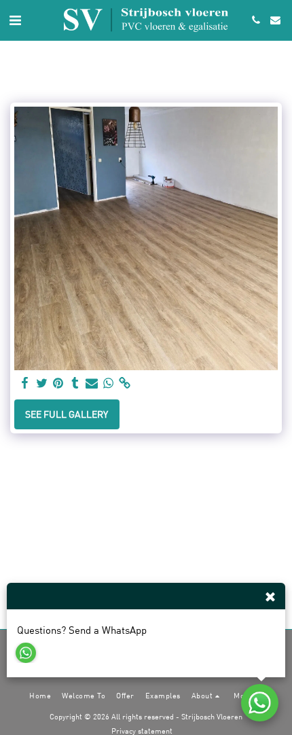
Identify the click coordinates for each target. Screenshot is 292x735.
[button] (14, 20)
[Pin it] (58, 383)
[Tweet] (42, 383)
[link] (125, 383)
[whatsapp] (109, 383)
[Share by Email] (92, 383)
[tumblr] (75, 383)
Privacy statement (141, 730)
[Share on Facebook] (25, 383)
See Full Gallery (66, 414)
